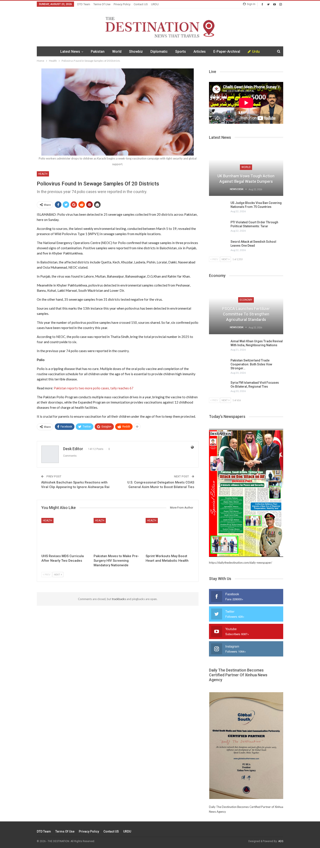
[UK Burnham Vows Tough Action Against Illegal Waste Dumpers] (246, 171)
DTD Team (83, 4)
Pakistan (97, 51)
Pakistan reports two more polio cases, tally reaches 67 (93, 388)
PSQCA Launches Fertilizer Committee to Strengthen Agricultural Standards (246, 314)
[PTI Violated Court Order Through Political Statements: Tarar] (218, 227)
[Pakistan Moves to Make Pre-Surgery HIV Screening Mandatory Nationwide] (118, 535)
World (116, 51)
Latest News (70, 51)
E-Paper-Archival (226, 51)
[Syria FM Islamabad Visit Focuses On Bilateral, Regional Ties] (218, 388)
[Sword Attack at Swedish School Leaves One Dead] (218, 247)
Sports (180, 51)
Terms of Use (101, 4)
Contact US (141, 4)
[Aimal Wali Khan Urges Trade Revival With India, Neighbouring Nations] (218, 346)
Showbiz (136, 51)
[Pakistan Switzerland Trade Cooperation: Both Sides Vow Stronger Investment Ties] (218, 365)
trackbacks (119, 599)
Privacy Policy (122, 4)
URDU (155, 4)
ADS (280, 841)
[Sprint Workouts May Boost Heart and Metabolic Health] (170, 535)
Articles (200, 51)
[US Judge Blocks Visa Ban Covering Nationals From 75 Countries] (218, 208)
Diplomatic (159, 51)
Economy (246, 299)
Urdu (256, 51)
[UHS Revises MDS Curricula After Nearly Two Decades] (65, 535)
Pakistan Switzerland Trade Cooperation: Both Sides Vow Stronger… (251, 364)
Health (42, 173)
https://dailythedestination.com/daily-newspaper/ (240, 562)
